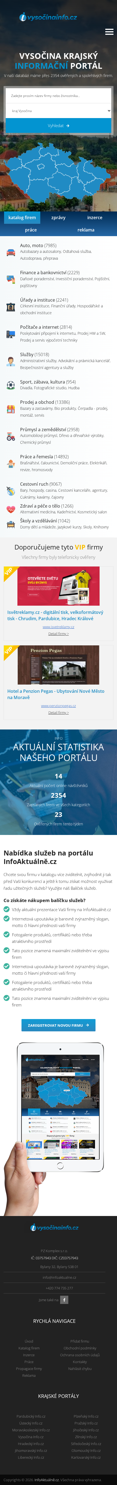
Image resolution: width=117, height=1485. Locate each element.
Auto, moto (38, 245)
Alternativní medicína (37, 511)
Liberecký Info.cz (31, 1457)
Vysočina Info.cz (31, 1436)
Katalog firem (29, 1348)
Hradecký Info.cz (31, 1443)
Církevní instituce (34, 305)
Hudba (73, 387)
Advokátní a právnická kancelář (84, 360)
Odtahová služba (77, 251)
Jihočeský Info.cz (86, 1429)
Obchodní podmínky (80, 1348)
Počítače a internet (46, 327)
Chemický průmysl (35, 442)
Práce (28, 1361)
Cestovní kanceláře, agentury (82, 490)
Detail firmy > (58, 633)
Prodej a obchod (45, 402)
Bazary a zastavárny (36, 408)
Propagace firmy (29, 1368)
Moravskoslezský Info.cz (31, 1429)
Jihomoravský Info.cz (31, 1450)
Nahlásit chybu (80, 1368)
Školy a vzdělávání (45, 521)
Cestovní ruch (40, 484)
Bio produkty (65, 408)
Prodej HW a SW (91, 333)
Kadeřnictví (66, 511)
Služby (34, 354)
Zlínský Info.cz (86, 1436)
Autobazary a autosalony (40, 251)
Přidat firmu (79, 1341)
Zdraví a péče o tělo (46, 506)
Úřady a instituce (44, 300)
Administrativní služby (38, 360)
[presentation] (22, 217)
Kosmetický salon (92, 511)
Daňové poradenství (37, 278)
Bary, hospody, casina (38, 490)
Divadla (26, 387)
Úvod (29, 1341)
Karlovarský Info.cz (86, 1457)
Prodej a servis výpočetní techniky (48, 340)
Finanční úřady (63, 305)
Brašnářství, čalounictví (39, 462)
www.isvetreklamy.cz (58, 626)
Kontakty (80, 1361)
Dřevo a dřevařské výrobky (81, 435)
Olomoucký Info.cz (86, 1450)
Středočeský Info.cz (86, 1443)
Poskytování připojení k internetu (48, 333)
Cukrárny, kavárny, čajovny (42, 497)
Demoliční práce (74, 462)
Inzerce (29, 1354)
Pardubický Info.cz (31, 1416)
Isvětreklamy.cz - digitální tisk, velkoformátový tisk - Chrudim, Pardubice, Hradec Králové (55, 615)
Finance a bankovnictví (49, 273)
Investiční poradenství (74, 278)
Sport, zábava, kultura (48, 382)
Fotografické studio (50, 387)
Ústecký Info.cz (30, 1423)
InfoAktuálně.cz (47, 1479)
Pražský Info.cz (86, 1423)
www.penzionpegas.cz (58, 705)
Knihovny (101, 527)
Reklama (29, 1375)
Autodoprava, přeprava (39, 258)
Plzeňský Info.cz (86, 1416)
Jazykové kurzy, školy (75, 527)
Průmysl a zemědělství (49, 430)
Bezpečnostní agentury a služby (46, 367)
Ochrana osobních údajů (80, 1354)
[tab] (22, 217)
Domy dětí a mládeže (38, 527)
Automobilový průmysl (38, 435)
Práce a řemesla (44, 457)
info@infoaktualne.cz (59, 1277)
